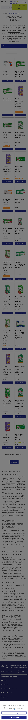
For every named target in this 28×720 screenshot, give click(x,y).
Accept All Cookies (14, 717)
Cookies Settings (14, 713)
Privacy (12, 709)
